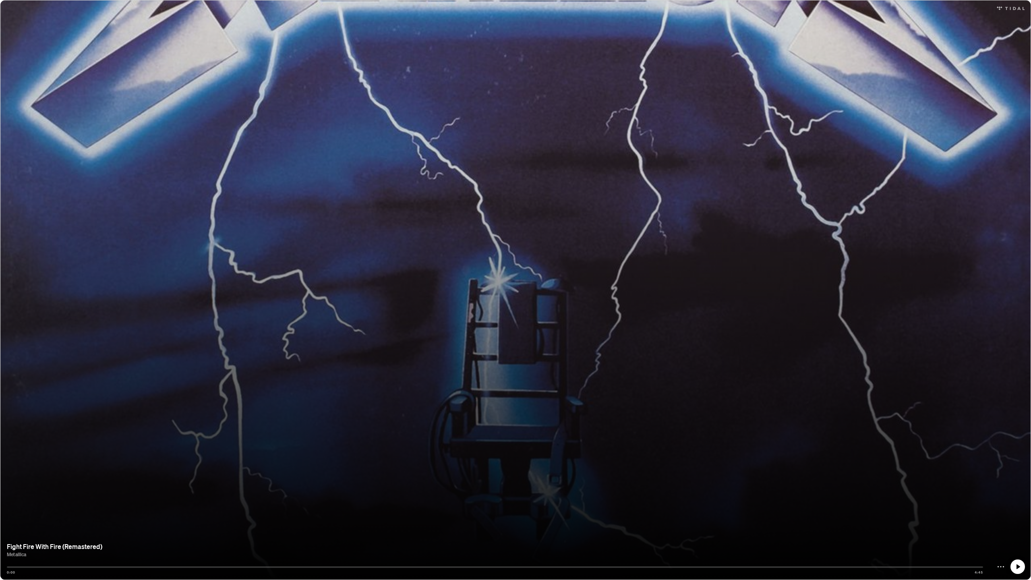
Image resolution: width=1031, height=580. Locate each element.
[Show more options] (1001, 567)
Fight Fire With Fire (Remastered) (54, 546)
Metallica (17, 554)
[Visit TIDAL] (1011, 7)
